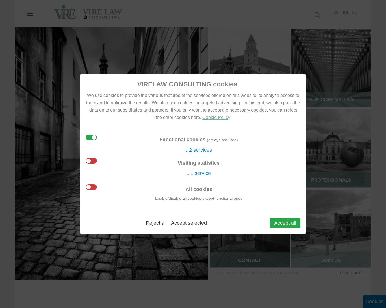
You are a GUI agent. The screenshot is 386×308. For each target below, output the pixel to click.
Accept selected (189, 223)
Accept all (285, 223)
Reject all (156, 223)
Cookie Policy (216, 117)
